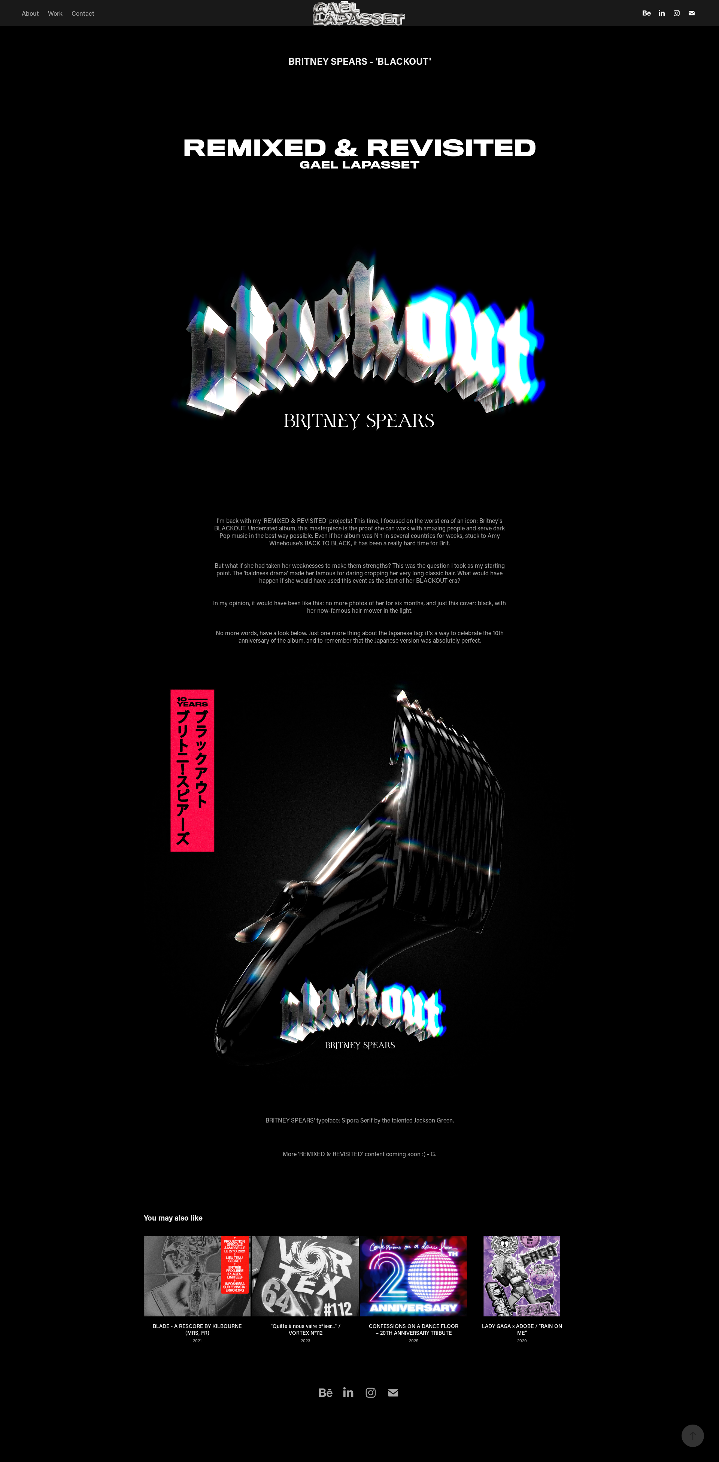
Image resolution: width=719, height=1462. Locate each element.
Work (55, 13)
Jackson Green (433, 1120)
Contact (83, 13)
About (30, 13)
